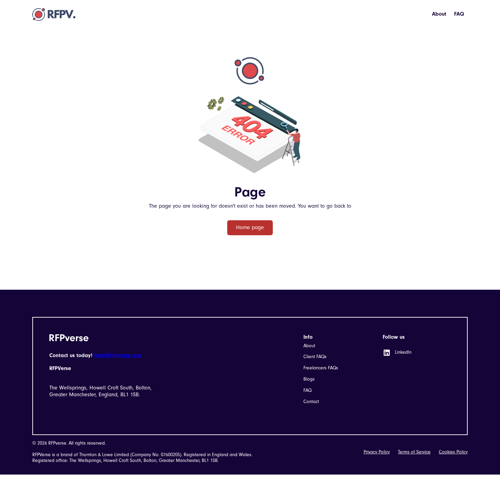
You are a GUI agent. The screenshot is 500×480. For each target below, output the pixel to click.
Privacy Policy (377, 452)
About (439, 14)
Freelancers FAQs (320, 368)
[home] (54, 14)
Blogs (309, 379)
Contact (311, 401)
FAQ (459, 14)
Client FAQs (315, 356)
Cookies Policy (453, 452)
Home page (250, 227)
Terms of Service (414, 452)
